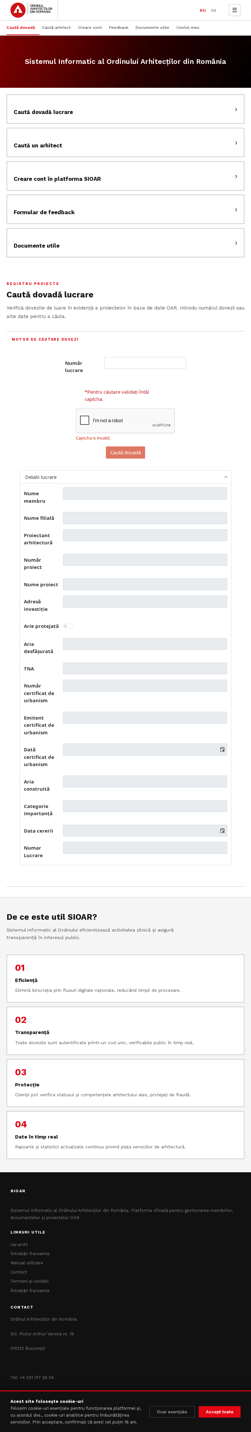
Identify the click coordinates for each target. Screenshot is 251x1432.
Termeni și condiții (29, 1281)
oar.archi (19, 1244)
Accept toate (219, 1411)
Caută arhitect (56, 27)
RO (203, 10)
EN (213, 10)
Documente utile (152, 27)
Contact (18, 1272)
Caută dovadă (21, 27)
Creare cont (90, 27)
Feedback (118, 27)
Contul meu (187, 27)
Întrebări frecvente (30, 1253)
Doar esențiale (172, 1411)
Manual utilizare (26, 1262)
